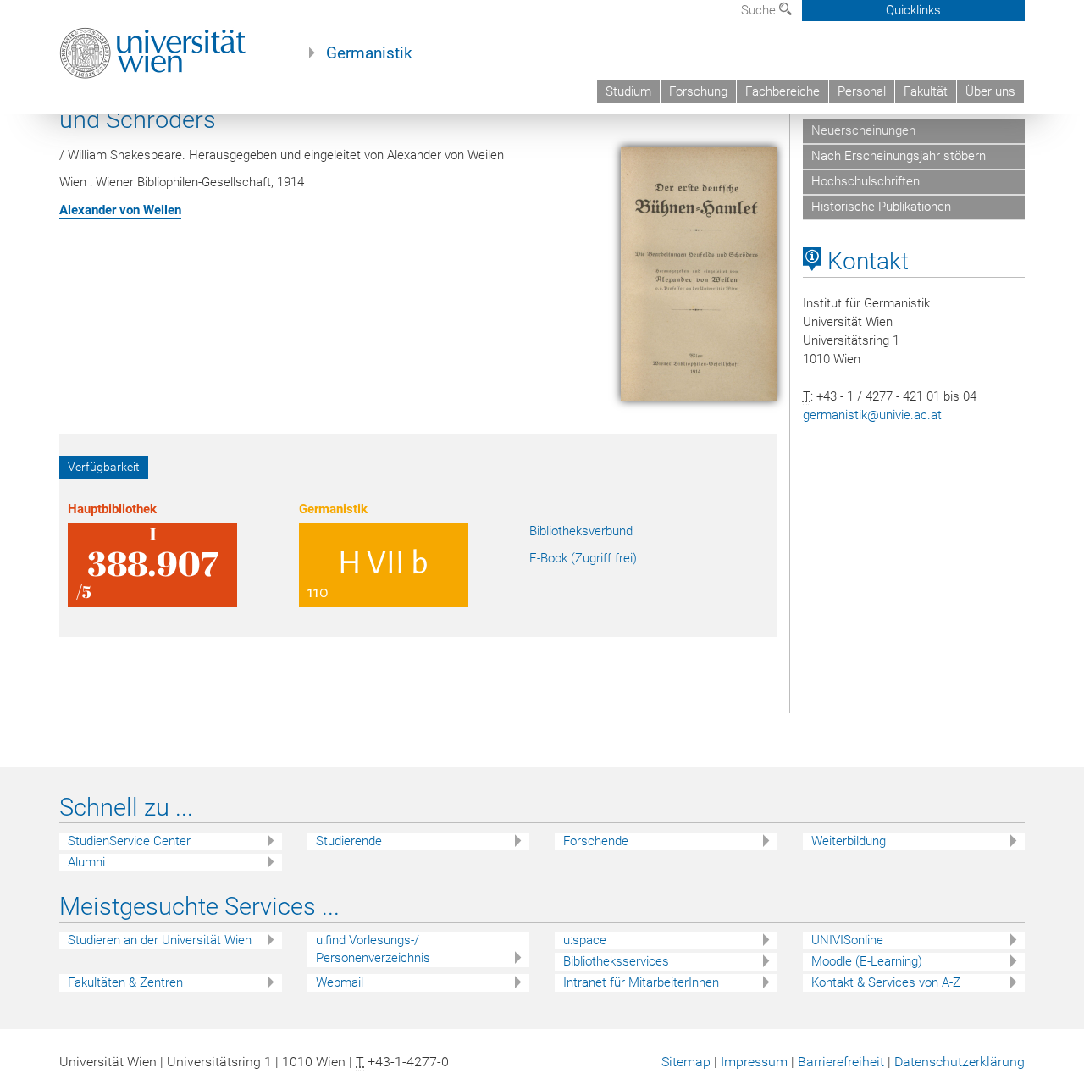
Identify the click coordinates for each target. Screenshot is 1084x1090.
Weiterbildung (848, 841)
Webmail (339, 982)
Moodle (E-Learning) (866, 961)
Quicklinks (913, 10)
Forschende (595, 841)
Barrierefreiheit (841, 1062)
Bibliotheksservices (616, 961)
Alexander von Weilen (120, 210)
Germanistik (369, 53)
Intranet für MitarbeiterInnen (641, 982)
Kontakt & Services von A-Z (885, 982)
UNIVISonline (847, 940)
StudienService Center (129, 841)
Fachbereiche (782, 91)
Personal (862, 91)
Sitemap (686, 1062)
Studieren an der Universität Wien (160, 940)
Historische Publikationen (881, 206)
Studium (628, 91)
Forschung (698, 91)
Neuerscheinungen (863, 130)
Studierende (349, 841)
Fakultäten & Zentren (125, 982)
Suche (760, 10)
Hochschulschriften (865, 181)
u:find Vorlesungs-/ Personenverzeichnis (373, 949)
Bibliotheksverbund (581, 531)
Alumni (86, 862)
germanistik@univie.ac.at (872, 415)
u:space (584, 940)
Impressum (754, 1062)
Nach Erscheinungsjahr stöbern (898, 155)
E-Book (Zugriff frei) (583, 558)
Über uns (990, 91)
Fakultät (926, 91)
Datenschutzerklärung (959, 1062)
